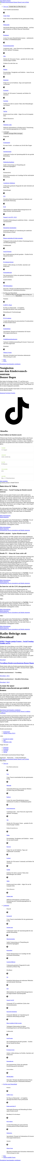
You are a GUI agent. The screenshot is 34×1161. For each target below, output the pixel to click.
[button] (17, 760)
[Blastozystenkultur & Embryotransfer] (4, 235)
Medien (5, 69)
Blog (4, 1156)
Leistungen (6, 905)
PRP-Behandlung (7, 286)
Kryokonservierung (8, 262)
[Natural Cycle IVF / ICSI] (4, 214)
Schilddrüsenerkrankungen (10, 339)
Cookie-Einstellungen (20, 757)
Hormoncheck (9, 950)
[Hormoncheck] (7, 947)
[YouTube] (4, 98)
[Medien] (4, 66)
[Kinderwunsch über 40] (7, 1103)
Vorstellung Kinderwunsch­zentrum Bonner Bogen (17, 663)
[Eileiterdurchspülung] (4, 159)
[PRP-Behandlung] (4, 283)
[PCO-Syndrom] (4, 315)
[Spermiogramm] (4, 148)
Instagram (5, 80)
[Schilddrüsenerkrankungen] (4, 336)
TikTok (5, 111)
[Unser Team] (4, 13)
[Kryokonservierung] (4, 259)
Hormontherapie (7, 272)
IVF (4, 196)
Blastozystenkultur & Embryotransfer (13, 238)
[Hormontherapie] (4, 269)
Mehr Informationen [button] (5, 515)
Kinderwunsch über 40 (11, 1106)
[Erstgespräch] (4, 139)
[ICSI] (4, 204)
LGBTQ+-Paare (7, 305)
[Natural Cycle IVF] (7, 996)
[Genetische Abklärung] (4, 180)
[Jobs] (4, 53)
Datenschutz (10, 757)
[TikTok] (4, 108)
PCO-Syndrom (7, 318)
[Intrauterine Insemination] (4, 225)
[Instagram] (4, 77)
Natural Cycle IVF (10, 1000)
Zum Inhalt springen (5, 0)
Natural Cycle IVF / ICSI (10, 217)
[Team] (7, 770)
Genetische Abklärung (9, 183)
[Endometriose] (4, 326)
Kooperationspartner (8, 45)
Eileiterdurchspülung (8, 162)
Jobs (4, 56)
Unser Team (6, 15)
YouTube (5, 101)
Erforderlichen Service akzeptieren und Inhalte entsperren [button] (15, 530)
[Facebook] (4, 87)
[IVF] (4, 193)
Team (8, 774)
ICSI (4, 206)
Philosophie (6, 24)
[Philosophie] (4, 22)
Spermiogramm (7, 151)
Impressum (3, 757)
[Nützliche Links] (4, 122)
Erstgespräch (6, 142)
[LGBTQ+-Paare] (4, 302)
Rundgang (6, 35)
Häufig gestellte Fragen (9, 1157)
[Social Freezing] (4, 248)
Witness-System (7, 352)
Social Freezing (7, 251)
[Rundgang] (4, 32)
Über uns (5, 763)
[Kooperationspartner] (4, 43)
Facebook (5, 90)
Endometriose (6, 328)
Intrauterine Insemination (9, 227)
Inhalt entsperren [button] (4, 517)
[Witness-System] (4, 349)
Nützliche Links (7, 124)
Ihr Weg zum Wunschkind (10, 1084)
